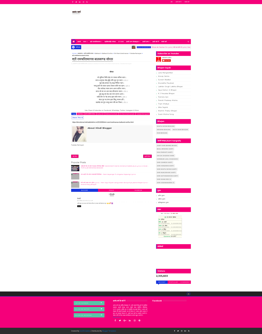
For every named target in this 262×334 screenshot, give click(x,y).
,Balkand (91, 63)
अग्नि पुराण (161, 195)
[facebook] (72, 2)
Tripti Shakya (163, 104)
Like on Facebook (81, 303)
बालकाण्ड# (80, 114)
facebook (138, 190)
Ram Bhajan (162, 133)
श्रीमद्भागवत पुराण (163, 202)
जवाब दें (79, 206)
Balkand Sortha (107, 53)
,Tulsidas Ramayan (126, 63)
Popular (173, 282)
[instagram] (83, 2)
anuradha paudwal (166, 83)
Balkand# (100, 114)
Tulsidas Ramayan (135, 53)
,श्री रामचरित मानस (82, 63)
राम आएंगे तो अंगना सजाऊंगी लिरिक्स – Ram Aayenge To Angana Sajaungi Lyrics (108, 174)
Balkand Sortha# (111, 114)
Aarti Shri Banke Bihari (167, 145)
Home (74, 53)
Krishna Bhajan (163, 129)
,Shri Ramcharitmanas (112, 63)
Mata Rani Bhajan (180, 129)
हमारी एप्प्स (146, 42)
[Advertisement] (153, 21)
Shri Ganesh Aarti (164, 162)
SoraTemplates (85, 331)
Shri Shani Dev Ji (164, 179)
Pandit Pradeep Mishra (168, 100)
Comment (185, 282)
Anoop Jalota (163, 76)
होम (171, 2)
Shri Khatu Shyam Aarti (167, 169)
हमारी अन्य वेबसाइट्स (132, 42)
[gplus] (79, 2)
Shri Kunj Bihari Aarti (166, 172)
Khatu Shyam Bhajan (165, 126)
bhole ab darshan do (136, 47)
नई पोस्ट (75, 156)
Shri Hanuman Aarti (165, 165)
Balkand (97, 53)
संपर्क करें (187, 2)
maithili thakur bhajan (167, 111)
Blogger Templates (109, 331)
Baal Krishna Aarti (165, 149)
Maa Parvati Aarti (165, 152)
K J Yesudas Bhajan (166, 93)
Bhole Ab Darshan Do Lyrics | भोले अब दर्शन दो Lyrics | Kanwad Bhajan (168, 47)
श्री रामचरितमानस (95, 42)
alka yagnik (163, 107)
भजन (84, 42)
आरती (79, 42)
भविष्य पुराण (161, 199)
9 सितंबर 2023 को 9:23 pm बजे (85, 200)
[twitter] (76, 2)
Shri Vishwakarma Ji (165, 182)
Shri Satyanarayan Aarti (167, 176)
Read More (117, 317)
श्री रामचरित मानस (88, 53)
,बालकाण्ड (75, 63)
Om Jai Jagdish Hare (165, 155)
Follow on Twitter (82, 309)
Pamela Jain (163, 97)
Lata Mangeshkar (165, 73)
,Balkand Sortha (99, 63)
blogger (84, 190)
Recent (161, 282)
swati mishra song (166, 114)
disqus (111, 190)
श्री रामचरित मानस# (90, 114)
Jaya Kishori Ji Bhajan (167, 90)
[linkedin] (130, 320)
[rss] (87, 2)
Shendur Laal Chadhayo (167, 159)
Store (121, 42)
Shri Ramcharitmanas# (127, 114)
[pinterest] (139, 320)
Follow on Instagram (83, 315)
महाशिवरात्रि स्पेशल (110, 42)
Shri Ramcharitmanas (121, 53)
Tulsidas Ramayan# (142, 114)
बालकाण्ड (80, 53)
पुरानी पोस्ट (147, 156)
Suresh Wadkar (164, 80)
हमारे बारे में (178, 2)
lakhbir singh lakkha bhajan (170, 86)
